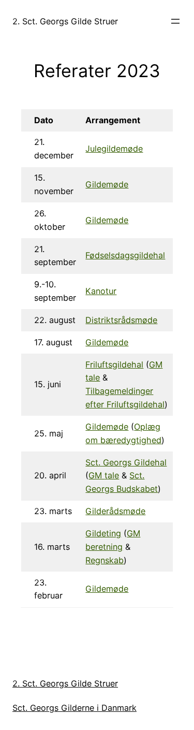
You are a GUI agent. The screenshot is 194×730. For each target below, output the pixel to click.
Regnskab (104, 560)
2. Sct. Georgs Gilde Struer (65, 21)
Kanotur (100, 291)
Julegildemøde (114, 148)
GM (96, 475)
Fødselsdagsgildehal (125, 255)
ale (113, 475)
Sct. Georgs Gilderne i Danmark (74, 708)
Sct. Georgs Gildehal (126, 462)
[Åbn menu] (175, 21)
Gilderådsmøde (115, 511)
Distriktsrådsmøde (121, 320)
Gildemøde (106, 184)
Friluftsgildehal (114, 364)
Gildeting (103, 533)
